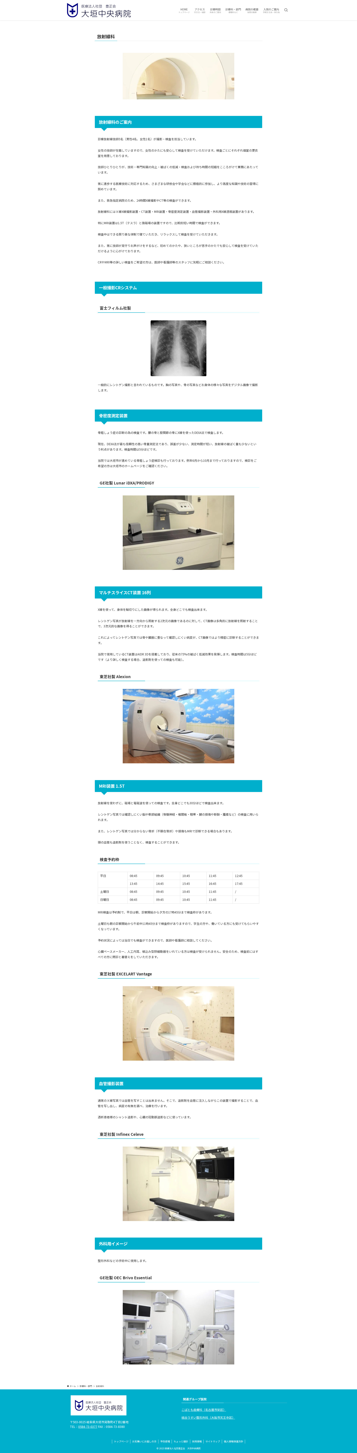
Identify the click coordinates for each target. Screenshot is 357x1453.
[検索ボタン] (286, 10)
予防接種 (165, 1441)
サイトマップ (212, 1441)
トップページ (121, 1441)
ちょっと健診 (181, 1441)
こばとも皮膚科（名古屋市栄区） (203, 1409)
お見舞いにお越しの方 (144, 1441)
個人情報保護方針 (233, 1441)
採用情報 (197, 1441)
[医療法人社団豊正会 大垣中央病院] (99, 10)
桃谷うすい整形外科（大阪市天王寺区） (208, 1417)
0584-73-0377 (87, 1426)
